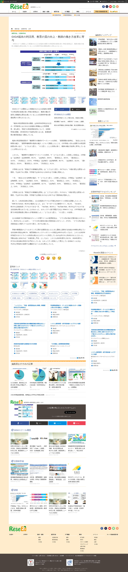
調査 (43, 293)
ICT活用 (82, 537)
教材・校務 (46, 11)
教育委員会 (68, 15)
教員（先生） (17, 298)
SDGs (81, 539)
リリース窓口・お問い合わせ (38, 555)
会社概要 (62, 555)
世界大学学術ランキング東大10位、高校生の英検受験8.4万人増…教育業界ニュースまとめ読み (82, 118)
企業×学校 (82, 546)
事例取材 (82, 548)
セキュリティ (54, 293)
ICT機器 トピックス (33, 298)
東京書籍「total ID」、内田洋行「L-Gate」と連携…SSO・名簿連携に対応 (76, 121)
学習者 (95, 537)
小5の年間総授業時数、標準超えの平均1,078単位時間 (33, 395)
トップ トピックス (67, 298)
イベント (88, 11)
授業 (39, 537)
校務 (39, 539)
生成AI (25, 11)
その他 (78, 15)
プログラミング (84, 544)
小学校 (66, 293)
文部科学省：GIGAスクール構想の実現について (26, 269)
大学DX (35, 11)
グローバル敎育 (84, 542)
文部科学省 (57, 15)
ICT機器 (67, 11)
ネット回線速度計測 (112, 534)
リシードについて (69, 555)
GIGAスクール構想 (63, 114)
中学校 (75, 293)
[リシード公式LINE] (113, 528)
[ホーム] (12, 29)
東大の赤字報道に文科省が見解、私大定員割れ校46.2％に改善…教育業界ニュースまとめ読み (81, 125)
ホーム (14, 11)
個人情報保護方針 (79, 555)
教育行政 (56, 11)
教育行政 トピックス (50, 298)
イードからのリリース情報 (90, 555)
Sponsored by (73, 357)
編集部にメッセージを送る (79, 129)
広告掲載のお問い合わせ (52, 555)
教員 (95, 539)
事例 (78, 11)
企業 (95, 542)
